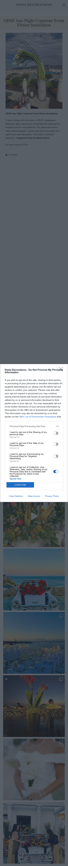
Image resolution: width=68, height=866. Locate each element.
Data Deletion (16, 496)
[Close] (62, 370)
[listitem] (34, 426)
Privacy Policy (52, 496)
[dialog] (34, 433)
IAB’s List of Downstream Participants (37, 416)
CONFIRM (20, 485)
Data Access (34, 496)
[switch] (55, 433)
